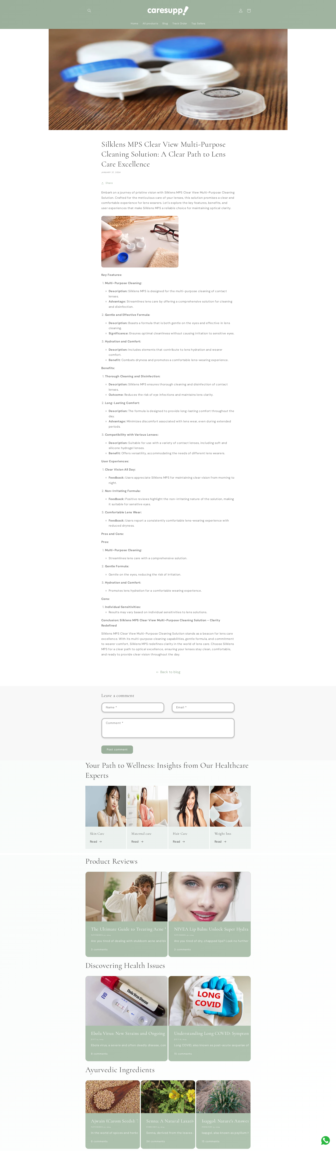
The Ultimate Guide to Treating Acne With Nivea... (126, 929)
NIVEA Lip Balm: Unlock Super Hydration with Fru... (209, 929)
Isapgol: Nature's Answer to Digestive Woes (223, 1121)
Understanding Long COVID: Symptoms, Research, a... (209, 1033)
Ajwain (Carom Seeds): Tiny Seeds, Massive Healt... (112, 1121)
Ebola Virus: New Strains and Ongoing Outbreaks (126, 1033)
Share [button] (109, 183)
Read (93, 841)
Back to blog (170, 672)
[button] (89, 11)
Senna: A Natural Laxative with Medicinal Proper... (168, 1121)
